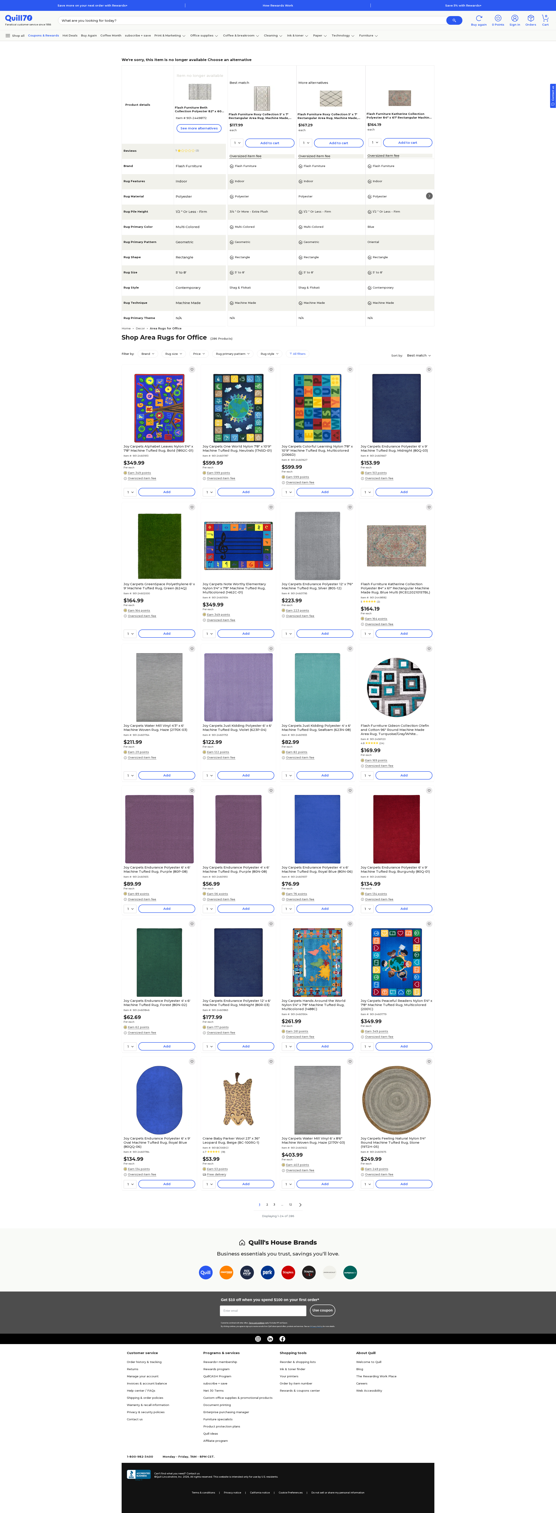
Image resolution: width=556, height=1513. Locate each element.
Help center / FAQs (141, 1390)
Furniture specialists (218, 1419)
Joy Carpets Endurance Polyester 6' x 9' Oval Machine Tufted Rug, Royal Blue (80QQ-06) (157, 1142)
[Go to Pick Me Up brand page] (247, 1273)
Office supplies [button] (201, 35)
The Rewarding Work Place (376, 1376)
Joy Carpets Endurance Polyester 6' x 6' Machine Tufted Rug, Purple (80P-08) (157, 869)
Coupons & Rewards (43, 35)
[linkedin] (270, 1338)
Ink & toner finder (292, 1369)
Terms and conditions (257, 1323)
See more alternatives (199, 128)
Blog (359, 1369)
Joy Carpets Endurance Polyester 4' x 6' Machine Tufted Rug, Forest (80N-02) (157, 1003)
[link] (192, 369)
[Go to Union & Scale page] (329, 1273)
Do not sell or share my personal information (337, 1492)
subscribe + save (138, 35)
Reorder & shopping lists (298, 1362)
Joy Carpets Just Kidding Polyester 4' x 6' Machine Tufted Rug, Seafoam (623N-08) (316, 727)
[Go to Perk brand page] (267, 1273)
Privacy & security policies (146, 1412)
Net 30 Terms (213, 1390)
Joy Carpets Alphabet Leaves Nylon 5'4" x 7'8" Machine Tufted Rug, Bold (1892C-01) (159, 448)
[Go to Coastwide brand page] (226, 1273)
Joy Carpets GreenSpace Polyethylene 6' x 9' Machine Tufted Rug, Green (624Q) (159, 586)
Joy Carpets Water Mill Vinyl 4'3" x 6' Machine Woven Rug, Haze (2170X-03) (155, 727)
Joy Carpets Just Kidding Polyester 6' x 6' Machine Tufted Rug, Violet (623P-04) (237, 727)
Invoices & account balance (147, 1383)
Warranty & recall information (148, 1405)
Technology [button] (341, 35)
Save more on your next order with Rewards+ (92, 5)
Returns (132, 1369)
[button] (454, 20)
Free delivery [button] (216, 1174)
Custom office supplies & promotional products (238, 1397)
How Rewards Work (278, 5)
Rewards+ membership (220, 1362)
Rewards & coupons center (300, 1390)
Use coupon (323, 1310)
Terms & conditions (203, 1492)
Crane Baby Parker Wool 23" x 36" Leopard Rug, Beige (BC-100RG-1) (231, 1140)
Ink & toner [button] (295, 35)
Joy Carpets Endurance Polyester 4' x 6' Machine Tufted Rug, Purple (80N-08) (236, 869)
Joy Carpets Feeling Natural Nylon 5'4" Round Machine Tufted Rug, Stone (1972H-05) (393, 1142)
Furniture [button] (366, 35)
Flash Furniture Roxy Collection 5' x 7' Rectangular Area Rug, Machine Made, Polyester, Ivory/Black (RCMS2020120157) (261, 117)
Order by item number (296, 1383)
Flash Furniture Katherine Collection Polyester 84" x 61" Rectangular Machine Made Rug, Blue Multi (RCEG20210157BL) (399, 117)
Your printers (289, 1376)
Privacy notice (232, 1492)
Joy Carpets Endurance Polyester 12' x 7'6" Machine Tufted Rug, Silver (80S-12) (317, 586)
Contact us (135, 1419)
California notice (260, 1492)
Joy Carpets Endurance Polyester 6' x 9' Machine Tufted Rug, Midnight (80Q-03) (394, 448)
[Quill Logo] (18, 18)
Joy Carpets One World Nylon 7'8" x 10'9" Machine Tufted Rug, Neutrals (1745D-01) (237, 448)
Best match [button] (417, 355)
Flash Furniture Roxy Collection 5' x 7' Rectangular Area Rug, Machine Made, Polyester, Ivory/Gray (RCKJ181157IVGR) (328, 117)
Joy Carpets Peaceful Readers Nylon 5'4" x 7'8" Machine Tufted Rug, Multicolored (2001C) (396, 1005)
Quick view (157, 429)
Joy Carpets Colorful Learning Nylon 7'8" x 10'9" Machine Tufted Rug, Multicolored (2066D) (317, 450)
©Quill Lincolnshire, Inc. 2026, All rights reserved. (183, 1476)
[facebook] (282, 1338)
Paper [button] (317, 35)
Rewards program (216, 1369)
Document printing (217, 1405)
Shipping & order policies (145, 1397)
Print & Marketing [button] (167, 35)
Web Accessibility (369, 1390)
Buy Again (89, 35)
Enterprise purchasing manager (226, 1412)
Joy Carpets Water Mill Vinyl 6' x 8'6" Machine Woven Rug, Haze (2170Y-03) (313, 1140)
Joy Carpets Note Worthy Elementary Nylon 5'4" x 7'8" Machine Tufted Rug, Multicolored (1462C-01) (234, 588)
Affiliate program (215, 1440)
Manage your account (143, 1376)
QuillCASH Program (217, 1376)
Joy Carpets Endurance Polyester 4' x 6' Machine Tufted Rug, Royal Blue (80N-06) (317, 869)
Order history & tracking (144, 1362)
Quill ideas (210, 1433)
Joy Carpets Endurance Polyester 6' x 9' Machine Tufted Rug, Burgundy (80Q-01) (395, 869)
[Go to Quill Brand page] (205, 1273)
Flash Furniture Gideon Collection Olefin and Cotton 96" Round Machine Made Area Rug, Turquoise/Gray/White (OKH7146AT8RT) (395, 729)
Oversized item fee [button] (245, 156)
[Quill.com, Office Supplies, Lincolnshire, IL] (139, 1475)
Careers (361, 1383)
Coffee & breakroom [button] (239, 35)
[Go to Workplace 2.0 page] (350, 1273)
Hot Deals (70, 35)
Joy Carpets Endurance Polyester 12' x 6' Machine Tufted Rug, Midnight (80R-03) (237, 1003)
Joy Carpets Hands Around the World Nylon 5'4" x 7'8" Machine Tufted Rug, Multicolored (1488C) (314, 1005)
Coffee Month (110, 35)
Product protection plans (221, 1426)
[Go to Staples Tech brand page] (309, 1273)
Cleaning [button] (271, 35)
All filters (299, 353)
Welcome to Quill (368, 1362)
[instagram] (258, 1338)
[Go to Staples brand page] (288, 1273)
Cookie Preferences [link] (291, 1492)
